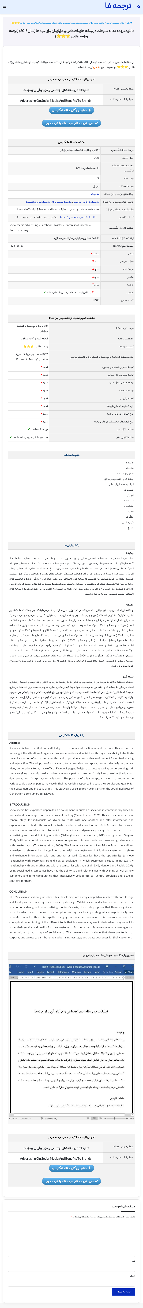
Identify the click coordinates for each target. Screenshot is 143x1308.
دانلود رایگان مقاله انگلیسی (69, 110)
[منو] (4, 8)
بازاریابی (77, 202)
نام (133, 1261)
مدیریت (95, 194)
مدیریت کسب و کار (62, 202)
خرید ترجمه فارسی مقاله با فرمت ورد (69, 123)
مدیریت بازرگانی (90, 202)
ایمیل (132, 1276)
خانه (128, 23)
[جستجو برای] (138, 8)
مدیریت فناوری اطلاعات (37, 202)
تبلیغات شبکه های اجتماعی (84, 218)
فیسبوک (63, 218)
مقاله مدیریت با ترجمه (115, 23)
